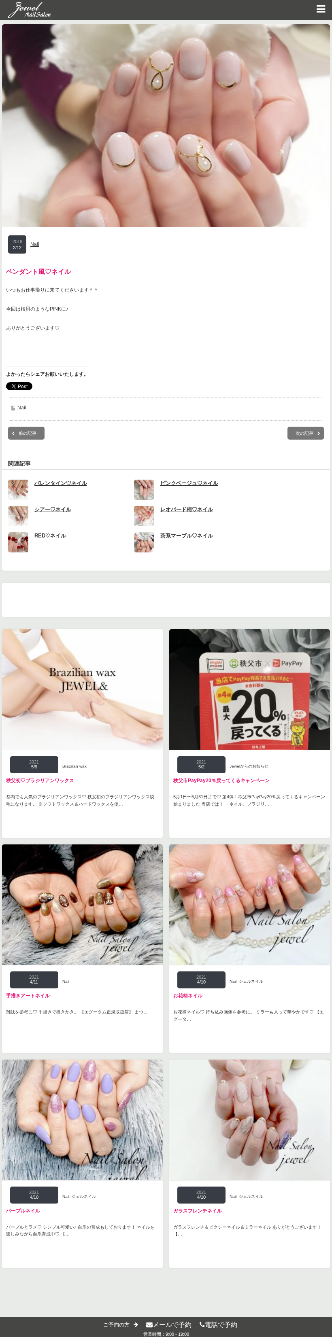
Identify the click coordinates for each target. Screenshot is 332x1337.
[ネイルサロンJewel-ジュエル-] (25, 10)
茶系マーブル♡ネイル (186, 536)
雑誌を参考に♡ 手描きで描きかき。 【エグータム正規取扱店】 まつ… (77, 1011)
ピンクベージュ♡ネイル (189, 483)
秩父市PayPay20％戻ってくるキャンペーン (221, 780)
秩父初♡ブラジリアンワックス (40, 780)
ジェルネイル (251, 981)
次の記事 (304, 433)
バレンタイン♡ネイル (60, 483)
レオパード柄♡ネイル (186, 509)
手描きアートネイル (28, 996)
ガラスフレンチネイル (197, 1211)
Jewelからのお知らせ (249, 766)
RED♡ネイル (50, 536)
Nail (34, 244)
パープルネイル (23, 1211)
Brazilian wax (74, 766)
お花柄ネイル (187, 996)
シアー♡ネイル (52, 509)
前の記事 (27, 433)
